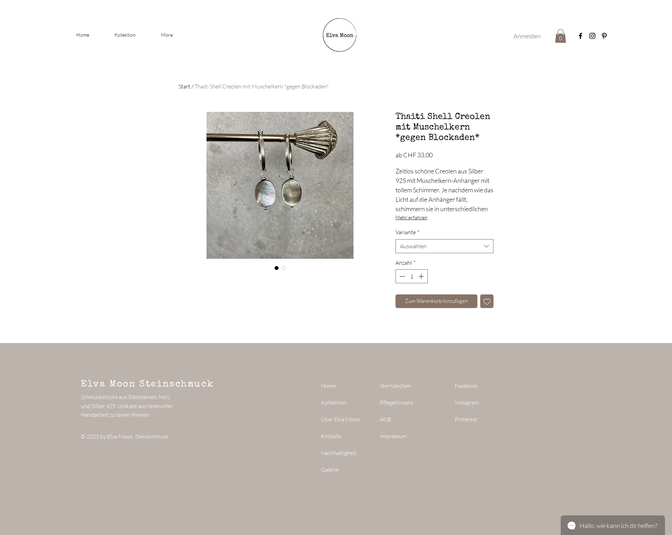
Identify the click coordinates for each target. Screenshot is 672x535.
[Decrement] (401, 276)
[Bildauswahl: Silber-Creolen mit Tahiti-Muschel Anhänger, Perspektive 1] (276, 267)
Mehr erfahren (411, 217)
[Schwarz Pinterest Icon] (604, 36)
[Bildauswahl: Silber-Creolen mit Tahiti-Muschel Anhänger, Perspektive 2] (283, 267)
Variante (407, 232)
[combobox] (444, 246)
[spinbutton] (411, 276)
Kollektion (333, 402)
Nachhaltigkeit (338, 452)
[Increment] (422, 276)
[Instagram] (592, 36)
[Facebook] (580, 36)
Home (328, 385)
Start (184, 86)
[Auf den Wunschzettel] (487, 301)
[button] (560, 36)
